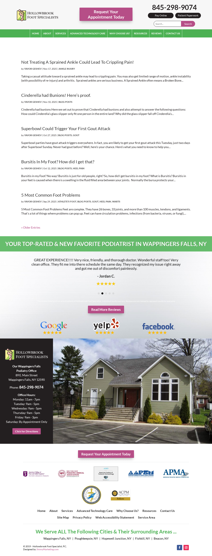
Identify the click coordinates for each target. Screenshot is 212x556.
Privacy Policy (82, 517)
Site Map (63, 517)
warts (116, 201)
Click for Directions (26, 431)
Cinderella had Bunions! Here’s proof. (56, 95)
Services (60, 33)
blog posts (65, 101)
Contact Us (173, 33)
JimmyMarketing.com (47, 549)
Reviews (156, 33)
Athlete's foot (67, 201)
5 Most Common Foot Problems (50, 195)
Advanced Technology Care (87, 33)
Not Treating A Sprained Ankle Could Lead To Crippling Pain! (77, 62)
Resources (140, 33)
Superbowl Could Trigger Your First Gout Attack (65, 128)
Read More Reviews (106, 309)
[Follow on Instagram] (186, 547)
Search (188, 23)
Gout (76, 135)
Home (35, 33)
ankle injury (67, 68)
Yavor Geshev (33, 68)
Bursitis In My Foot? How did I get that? (57, 161)
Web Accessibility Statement (114, 517)
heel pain (78, 168)
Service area (146, 517)
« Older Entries (30, 227)
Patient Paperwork (188, 15)
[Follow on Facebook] (179, 547)
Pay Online (161, 15)
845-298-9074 (174, 7)
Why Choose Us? (119, 33)
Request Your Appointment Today (106, 14)
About (47, 33)
